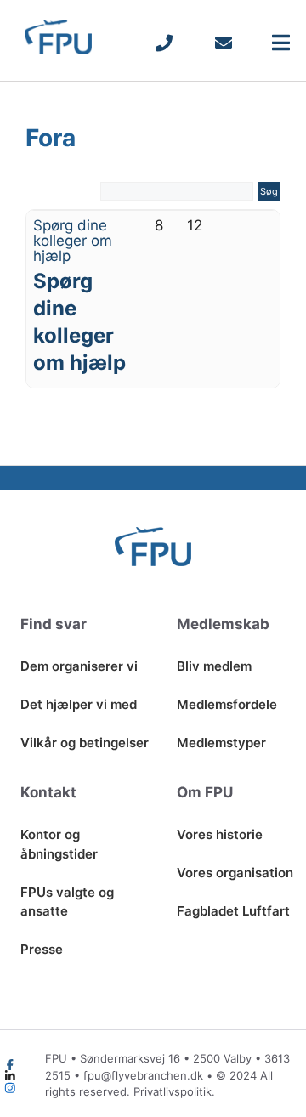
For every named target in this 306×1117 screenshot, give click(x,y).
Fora (51, 137)
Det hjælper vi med (78, 704)
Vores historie (220, 834)
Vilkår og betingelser (84, 742)
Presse (41, 949)
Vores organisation (235, 873)
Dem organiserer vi (79, 666)
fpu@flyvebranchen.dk (143, 1075)
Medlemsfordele (227, 704)
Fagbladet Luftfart (233, 911)
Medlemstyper (221, 742)
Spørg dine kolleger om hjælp (72, 240)
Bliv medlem (214, 666)
